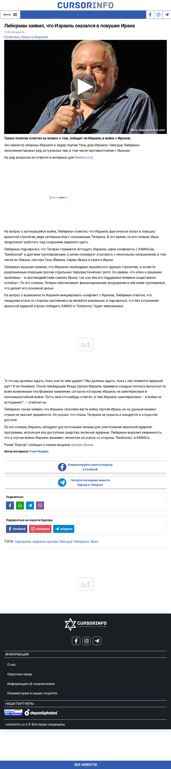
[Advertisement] (82, 179)
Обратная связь (19, 674)
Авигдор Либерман (74, 542)
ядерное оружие (45, 542)
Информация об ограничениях (31, 684)
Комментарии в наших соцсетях (32, 693)
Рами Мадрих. (39, 451)
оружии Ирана (82, 445)
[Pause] (7, 131)
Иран (94, 542)
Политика (11, 37)
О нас (11, 665)
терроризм (22, 542)
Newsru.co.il (84, 157)
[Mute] (13, 131)
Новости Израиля (34, 37)
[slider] (23, 132)
